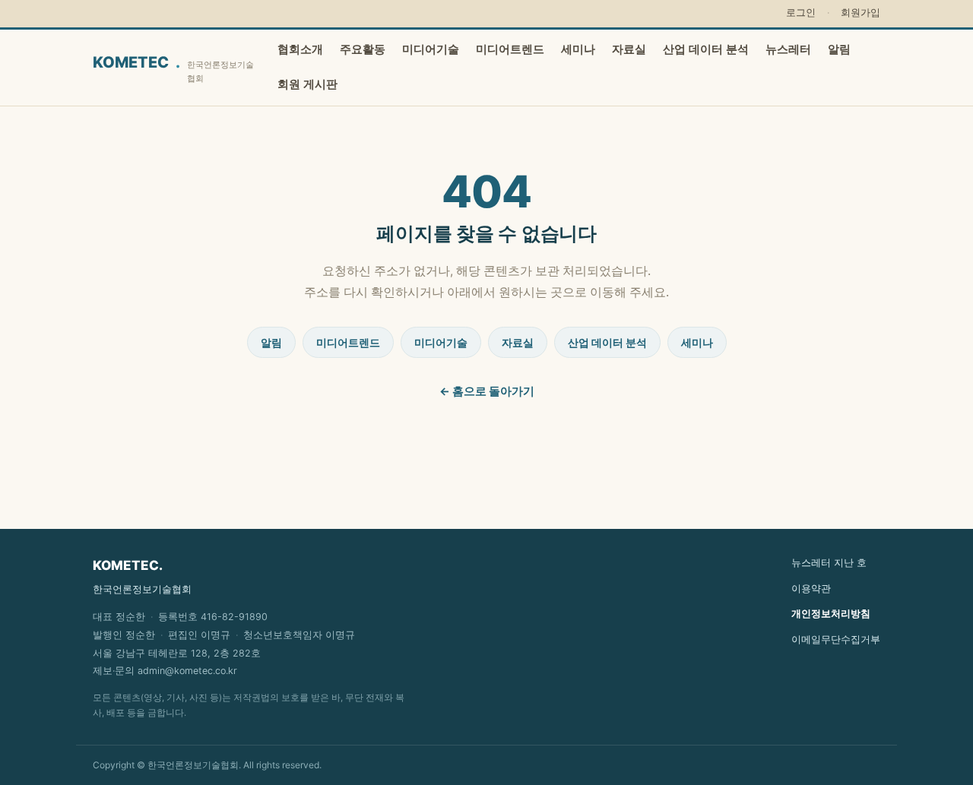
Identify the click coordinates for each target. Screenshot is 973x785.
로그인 (801, 12)
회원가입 (860, 12)
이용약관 (811, 588)
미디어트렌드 (510, 49)
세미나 (578, 49)
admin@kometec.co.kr (187, 670)
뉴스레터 (788, 49)
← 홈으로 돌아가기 (486, 391)
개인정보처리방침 (830, 613)
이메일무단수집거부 (835, 639)
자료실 (629, 49)
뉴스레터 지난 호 (829, 562)
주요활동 (362, 49)
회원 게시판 (307, 84)
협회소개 (300, 49)
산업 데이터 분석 (706, 49)
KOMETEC (173, 67)
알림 (839, 49)
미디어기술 (430, 49)
